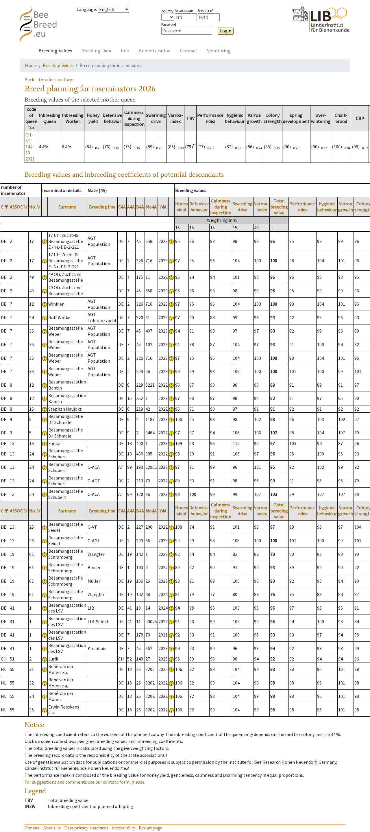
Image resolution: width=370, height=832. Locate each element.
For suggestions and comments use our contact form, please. (85, 782)
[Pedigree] (171, 241)
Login (225, 31)
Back (29, 79)
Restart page (150, 828)
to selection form (56, 79)
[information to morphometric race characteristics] (44, 241)
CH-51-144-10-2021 (30, 147)
